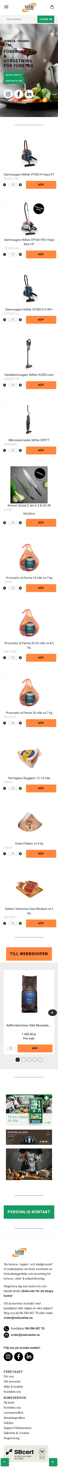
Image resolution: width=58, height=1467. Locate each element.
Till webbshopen (29, 954)
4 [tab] (35, 1060)
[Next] (52, 1012)
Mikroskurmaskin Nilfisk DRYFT (29, 440)
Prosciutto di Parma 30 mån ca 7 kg (29, 713)
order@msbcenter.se (18, 1318)
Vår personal (12, 1381)
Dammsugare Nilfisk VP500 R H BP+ (29, 309)
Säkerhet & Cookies (16, 1433)
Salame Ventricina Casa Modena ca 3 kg (29, 911)
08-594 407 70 (24, 1328)
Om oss (9, 1376)
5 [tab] (40, 1060)
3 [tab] (29, 1060)
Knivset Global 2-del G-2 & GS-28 (29, 505)
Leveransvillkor (13, 1413)
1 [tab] (18, 1060)
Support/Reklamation (18, 1428)
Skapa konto (13, 75)
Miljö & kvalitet (13, 1387)
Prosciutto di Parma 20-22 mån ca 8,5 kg (29, 645)
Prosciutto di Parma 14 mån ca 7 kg (29, 578)
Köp (41, 185)
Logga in (46, 19)
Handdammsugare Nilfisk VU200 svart (29, 375)
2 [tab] (23, 1060)
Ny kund (9, 1402)
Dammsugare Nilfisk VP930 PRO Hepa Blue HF (29, 242)
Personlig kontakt (29, 1212)
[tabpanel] (29, 1012)
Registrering (11, 1438)
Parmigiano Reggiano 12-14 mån (29, 778)
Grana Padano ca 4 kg (29, 843)
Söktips (9, 1423)
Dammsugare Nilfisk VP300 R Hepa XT (29, 174)
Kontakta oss (14, 80)
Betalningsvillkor (14, 1418)
